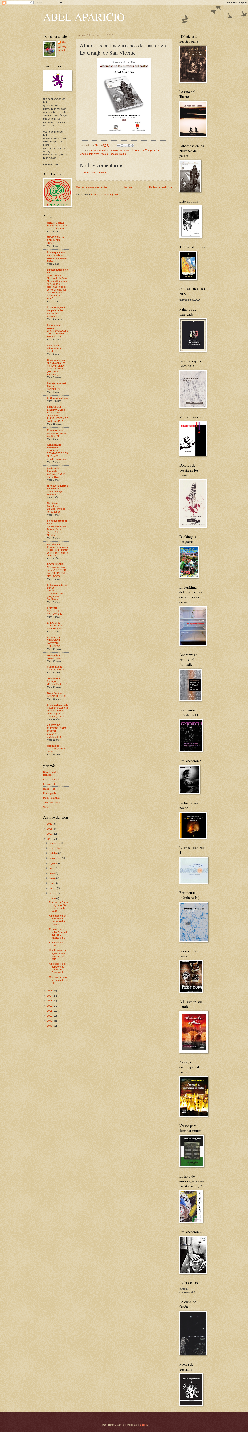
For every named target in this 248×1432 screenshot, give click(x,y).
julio (52, 868)
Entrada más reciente (91, 187)
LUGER (51, 243)
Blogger (143, 1424)
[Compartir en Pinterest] (132, 145)
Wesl (45, 807)
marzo (53, 888)
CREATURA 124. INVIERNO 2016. (55, 627)
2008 (50, 1025)
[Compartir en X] (125, 145)
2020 (50, 823)
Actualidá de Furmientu (54, 446)
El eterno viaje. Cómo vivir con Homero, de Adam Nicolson (57, 334)
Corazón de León (56, 360)
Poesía (104, 154)
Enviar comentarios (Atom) (105, 194)
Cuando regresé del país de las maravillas (56, 310)
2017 (50, 833)
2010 (50, 1015)
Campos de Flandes (57, 669)
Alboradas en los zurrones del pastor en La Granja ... (58, 919)
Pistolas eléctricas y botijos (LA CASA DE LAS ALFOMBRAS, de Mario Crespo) (58, 571)
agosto (54, 863)
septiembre (56, 858)
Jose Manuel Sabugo (54, 680)
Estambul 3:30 (54, 389)
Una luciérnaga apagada (54, 493)
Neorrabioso (54, 745)
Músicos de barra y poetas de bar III (58, 980)
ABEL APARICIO (84, 16)
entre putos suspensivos (54, 656)
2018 (50, 828)
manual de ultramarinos (54, 347)
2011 (50, 1010)
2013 (50, 1000)
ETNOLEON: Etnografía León (56, 408)
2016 (50, 839)
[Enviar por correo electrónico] (118, 145)
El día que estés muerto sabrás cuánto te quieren (57, 255)
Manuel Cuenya (55, 222)
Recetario (52, 351)
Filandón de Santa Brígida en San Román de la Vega (58, 906)
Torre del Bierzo (117, 154)
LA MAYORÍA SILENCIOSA (53, 644)
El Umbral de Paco (57, 398)
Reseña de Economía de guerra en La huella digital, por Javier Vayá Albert (57, 712)
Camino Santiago (52, 779)
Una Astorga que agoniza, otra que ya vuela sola (57, 954)
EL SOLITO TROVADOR (53, 639)
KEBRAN (52, 608)
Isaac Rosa (49, 788)
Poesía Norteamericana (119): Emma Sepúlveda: (55, 595)
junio (52, 873)
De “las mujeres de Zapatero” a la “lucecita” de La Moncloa (56, 530)
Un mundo (52, 316)
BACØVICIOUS (55, 564)
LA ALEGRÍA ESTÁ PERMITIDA (56, 475)
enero (53, 898)
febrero (54, 893)
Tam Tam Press (51, 802)
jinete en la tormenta (53, 469)
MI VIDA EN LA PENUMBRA (55, 239)
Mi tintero (94, 154)
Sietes (50, 261)
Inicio (128, 187)
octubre (54, 853)
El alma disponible (57, 705)
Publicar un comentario (96, 172)
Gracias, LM (53, 436)
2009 (50, 1020)
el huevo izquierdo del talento (57, 487)
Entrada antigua (160, 187)
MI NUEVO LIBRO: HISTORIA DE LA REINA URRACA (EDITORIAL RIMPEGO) (56, 369)
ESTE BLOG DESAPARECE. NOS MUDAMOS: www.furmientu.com (57, 454)
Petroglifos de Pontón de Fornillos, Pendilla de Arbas (57, 553)
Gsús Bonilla (54, 693)
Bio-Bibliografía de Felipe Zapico (56, 510)
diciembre (55, 843)
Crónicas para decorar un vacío (56, 432)
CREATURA (53, 623)
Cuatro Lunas (54, 666)
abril (52, 883)
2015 (50, 990)
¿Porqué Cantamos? (57, 684)
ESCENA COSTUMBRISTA (55, 735)
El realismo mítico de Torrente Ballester (57, 227)
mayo (53, 878)
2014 (50, 995)
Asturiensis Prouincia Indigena (57, 545)
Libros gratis (49, 793)
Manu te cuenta (51, 798)
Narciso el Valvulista (52, 504)
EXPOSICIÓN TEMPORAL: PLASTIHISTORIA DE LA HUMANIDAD (57, 417)
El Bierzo (135, 150)
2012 (50, 1005)
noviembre (55, 848)
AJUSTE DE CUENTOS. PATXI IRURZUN (57, 728)
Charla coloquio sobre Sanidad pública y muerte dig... (58, 933)
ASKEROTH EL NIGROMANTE (54, 612)
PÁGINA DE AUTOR (57, 696)
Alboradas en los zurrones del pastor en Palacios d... (58, 968)
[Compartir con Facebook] (129, 145)
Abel (63, 42)
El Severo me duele (56, 944)
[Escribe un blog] (122, 145)
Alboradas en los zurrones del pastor (110, 150)
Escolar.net (49, 784)
